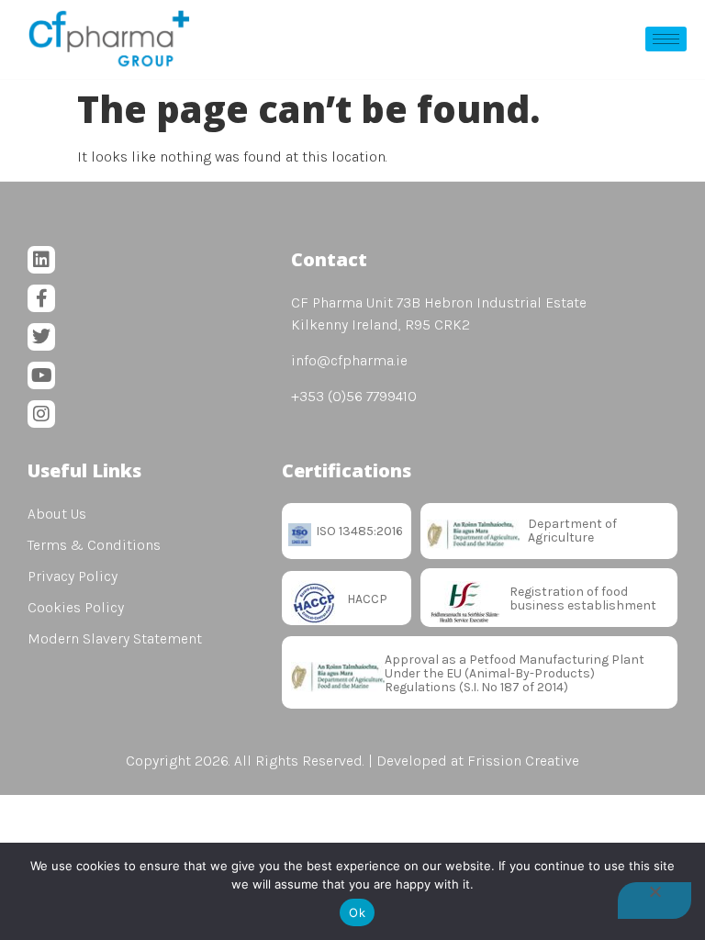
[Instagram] (41, 414)
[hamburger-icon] (666, 39)
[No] (654, 900)
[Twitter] (41, 337)
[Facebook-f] (41, 298)
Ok (357, 912)
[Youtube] (41, 375)
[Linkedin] (41, 260)
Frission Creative (523, 760)
